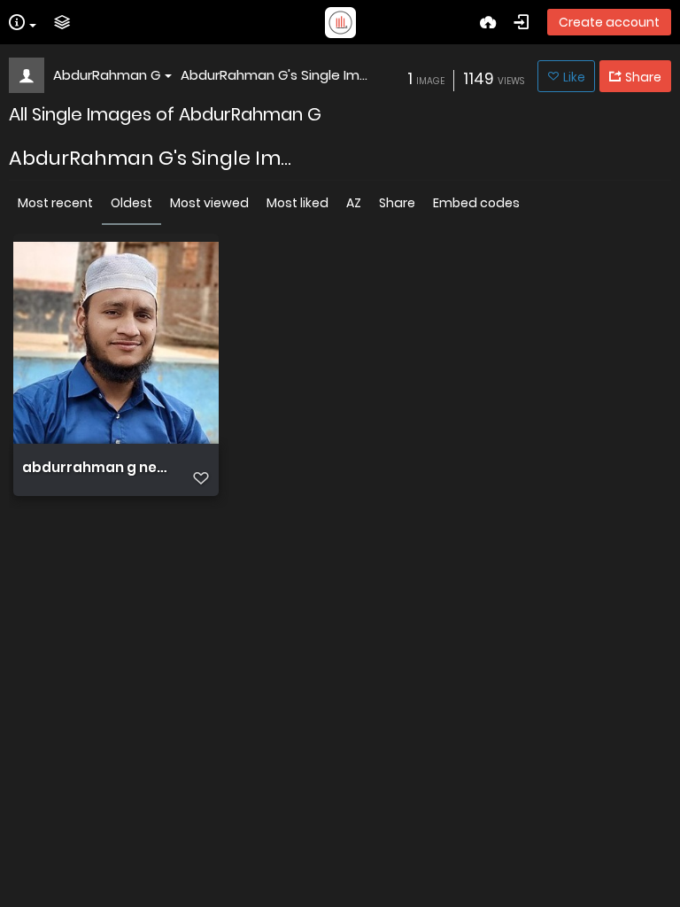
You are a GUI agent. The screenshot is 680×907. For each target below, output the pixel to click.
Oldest (131, 203)
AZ (353, 203)
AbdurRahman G (106, 75)
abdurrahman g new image (97, 468)
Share (397, 203)
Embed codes (476, 203)
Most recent (55, 203)
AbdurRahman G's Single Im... (274, 75)
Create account (609, 22)
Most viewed (209, 203)
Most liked (297, 203)
